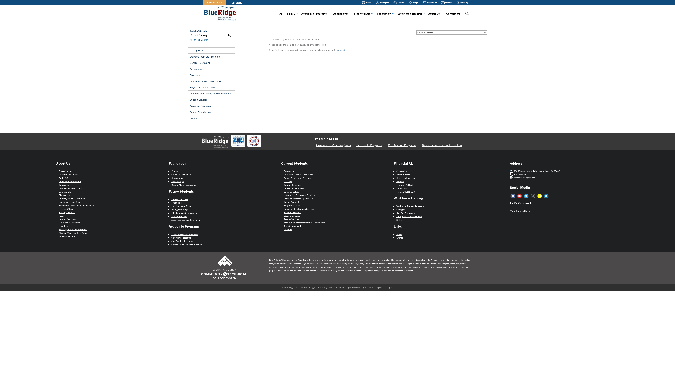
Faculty (193, 118)
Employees (384, 2)
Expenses (195, 75)
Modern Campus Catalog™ (378, 287)
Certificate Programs (369, 145)
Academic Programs (314, 13)
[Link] (221, 13)
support (341, 50)
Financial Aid (362, 13)
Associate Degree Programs (333, 145)
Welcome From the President (205, 56)
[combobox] (451, 32)
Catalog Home (197, 50)
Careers (401, 2)
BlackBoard (432, 2)
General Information (200, 62)
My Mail (448, 2)
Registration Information (202, 87)
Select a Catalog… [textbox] (426, 32)
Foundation (384, 13)
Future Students (181, 191)
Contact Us (453, 13)
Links (398, 226)
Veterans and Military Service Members (210, 93)
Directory (464, 2)
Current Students (294, 163)
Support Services (198, 99)
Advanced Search (199, 39)
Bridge (415, 2)
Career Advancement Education (442, 145)
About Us (434, 13)
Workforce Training (410, 13)
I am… (291, 13)
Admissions (340, 13)
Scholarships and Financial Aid (206, 81)
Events (369, 2)
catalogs (289, 287)
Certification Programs (402, 145)
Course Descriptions (200, 112)
